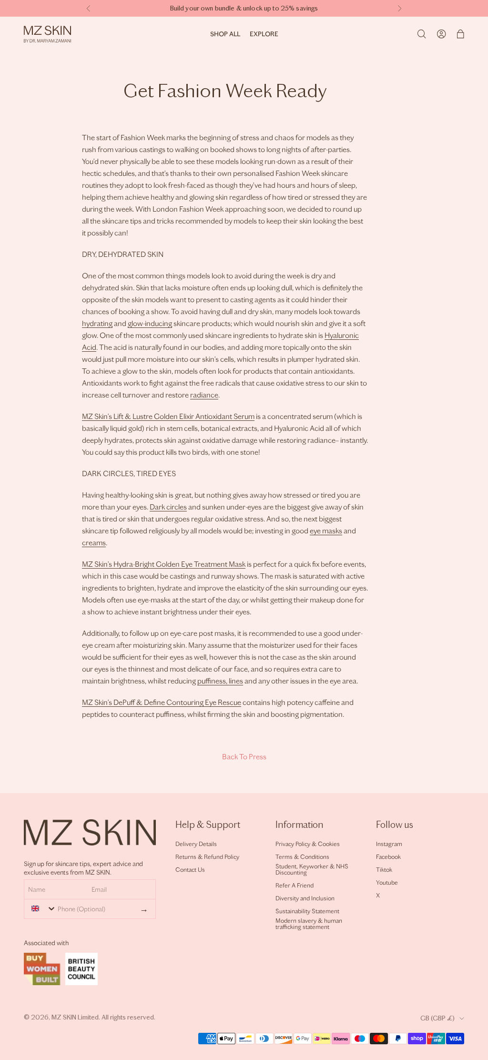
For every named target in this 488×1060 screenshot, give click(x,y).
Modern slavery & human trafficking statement (308, 923)
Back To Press (244, 756)
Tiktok (384, 869)
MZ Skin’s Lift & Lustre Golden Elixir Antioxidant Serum (168, 416)
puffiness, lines (220, 680)
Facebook (388, 857)
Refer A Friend (294, 885)
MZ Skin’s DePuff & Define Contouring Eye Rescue (161, 702)
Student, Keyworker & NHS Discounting (311, 869)
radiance (204, 394)
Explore (264, 34)
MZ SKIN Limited (75, 1017)
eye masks (326, 530)
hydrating (97, 323)
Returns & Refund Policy (207, 857)
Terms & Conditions (302, 857)
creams (94, 542)
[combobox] (41, 908)
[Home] (47, 34)
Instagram (389, 844)
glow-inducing (150, 323)
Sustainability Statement (307, 911)
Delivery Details (196, 844)
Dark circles (168, 506)
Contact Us (190, 869)
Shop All (225, 34)
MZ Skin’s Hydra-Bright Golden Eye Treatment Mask (163, 564)
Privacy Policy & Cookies (307, 844)
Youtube (387, 882)
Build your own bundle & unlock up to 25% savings (244, 8)
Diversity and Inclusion (305, 898)
